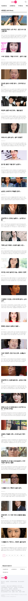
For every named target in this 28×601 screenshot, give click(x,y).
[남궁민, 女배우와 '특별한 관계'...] (14, 187)
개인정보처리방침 (13, 581)
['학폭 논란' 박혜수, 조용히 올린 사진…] (14, 241)
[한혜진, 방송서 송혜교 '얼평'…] (14, 322)
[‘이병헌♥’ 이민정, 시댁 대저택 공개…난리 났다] (14, 295)
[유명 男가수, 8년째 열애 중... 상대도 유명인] (14, 376)
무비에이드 (5, 572)
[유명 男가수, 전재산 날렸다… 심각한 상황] (14, 214)
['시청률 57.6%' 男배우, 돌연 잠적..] (14, 484)
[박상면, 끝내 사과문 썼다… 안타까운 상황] (14, 79)
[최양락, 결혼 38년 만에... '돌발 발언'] (14, 106)
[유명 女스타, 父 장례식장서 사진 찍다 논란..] (14, 403)
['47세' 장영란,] (14, 52)
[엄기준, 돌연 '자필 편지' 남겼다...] (14, 160)
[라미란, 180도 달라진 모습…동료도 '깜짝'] (14, 268)
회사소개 (3, 581)
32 (21, 555)
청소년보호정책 (21, 581)
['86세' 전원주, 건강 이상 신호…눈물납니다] (14, 349)
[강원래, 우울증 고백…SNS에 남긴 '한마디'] (14, 430)
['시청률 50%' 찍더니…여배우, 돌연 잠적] (14, 538)
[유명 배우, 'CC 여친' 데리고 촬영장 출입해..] (14, 511)
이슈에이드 (4, 5)
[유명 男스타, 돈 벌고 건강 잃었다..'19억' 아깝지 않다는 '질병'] (14, 457)
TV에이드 (20, 5)
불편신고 (3, 582)
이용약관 (7, 581)
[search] (25, 1)
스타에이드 (12, 5)
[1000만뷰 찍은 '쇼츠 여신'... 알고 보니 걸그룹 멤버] (14, 26)
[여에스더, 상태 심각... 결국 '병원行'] (14, 133)
